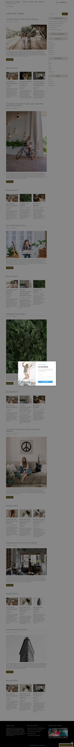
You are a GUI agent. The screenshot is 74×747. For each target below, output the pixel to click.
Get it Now (45, 381)
